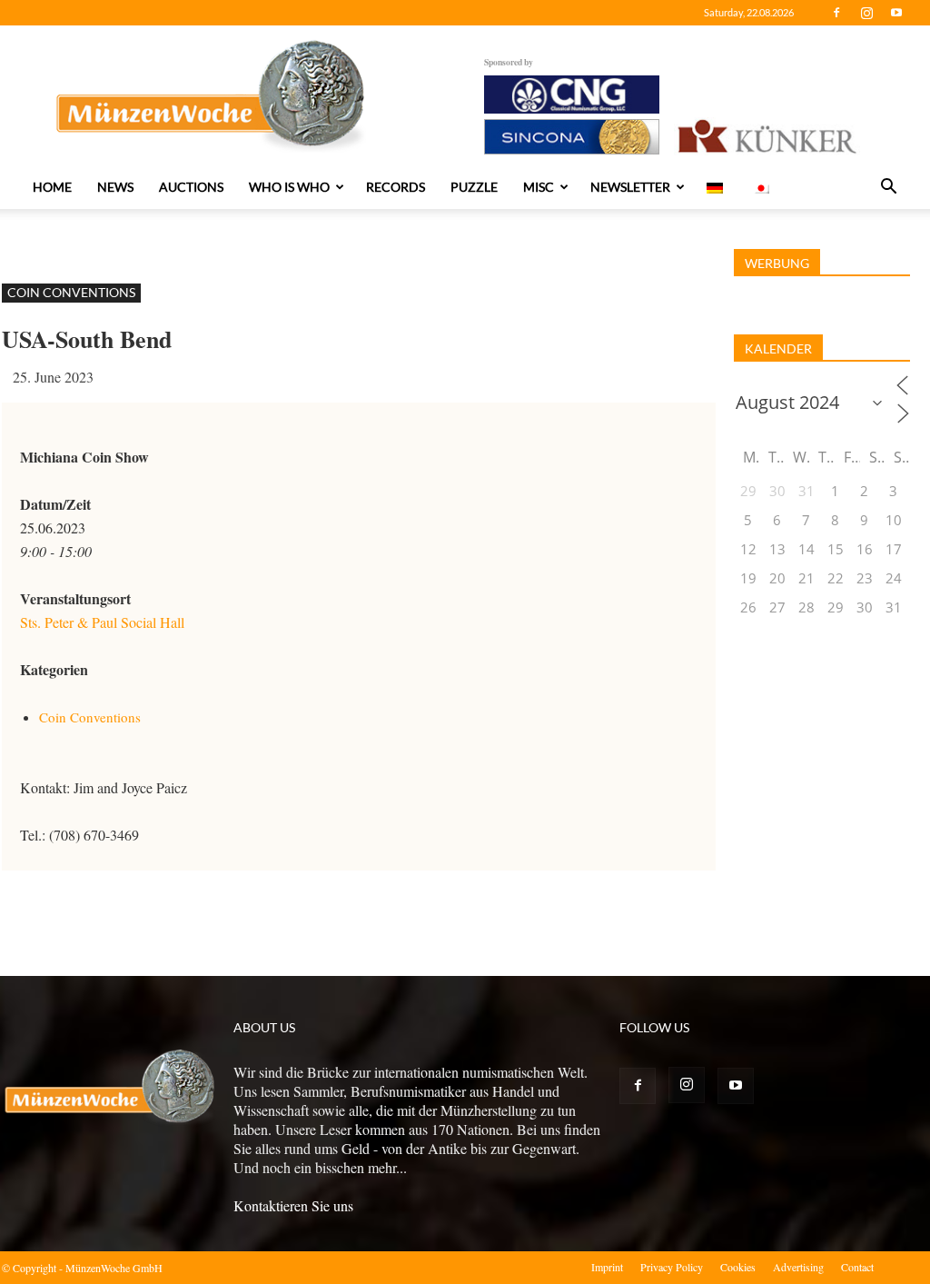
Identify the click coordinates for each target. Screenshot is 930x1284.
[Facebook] (836, 12)
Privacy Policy (671, 1266)
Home (52, 186)
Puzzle (474, 186)
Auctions (191, 186)
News (115, 186)
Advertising (798, 1266)
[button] (888, 188)
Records (395, 186)
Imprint (607, 1266)
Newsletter (630, 186)
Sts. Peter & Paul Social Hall (102, 622)
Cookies (738, 1266)
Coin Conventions (71, 292)
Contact (857, 1266)
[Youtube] (896, 12)
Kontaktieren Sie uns (293, 1205)
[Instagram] (866, 12)
